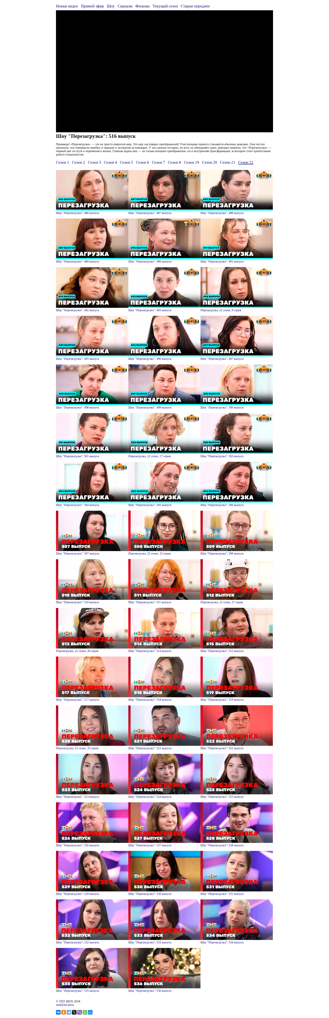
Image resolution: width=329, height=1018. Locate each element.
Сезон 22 (245, 162)
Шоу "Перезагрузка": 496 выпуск (150, 358)
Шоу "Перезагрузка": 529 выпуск (77, 893)
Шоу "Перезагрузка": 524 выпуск (150, 796)
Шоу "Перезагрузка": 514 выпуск (150, 651)
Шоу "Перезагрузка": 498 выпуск (77, 407)
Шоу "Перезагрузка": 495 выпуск (77, 358)
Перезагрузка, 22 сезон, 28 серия (77, 651)
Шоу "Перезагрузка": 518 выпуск (150, 699)
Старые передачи (195, 6)
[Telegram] (69, 1012)
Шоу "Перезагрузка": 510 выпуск (77, 602)
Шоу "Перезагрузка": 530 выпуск (150, 893)
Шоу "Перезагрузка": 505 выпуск (150, 505)
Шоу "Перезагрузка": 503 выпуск (222, 456)
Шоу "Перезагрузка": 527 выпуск (150, 845)
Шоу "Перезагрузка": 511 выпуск (149, 602)
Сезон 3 (94, 162)
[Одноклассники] (63, 1012)
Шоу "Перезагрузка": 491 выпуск (222, 261)
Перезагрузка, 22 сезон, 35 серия (77, 748)
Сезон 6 (142, 162)
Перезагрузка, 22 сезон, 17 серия (149, 456)
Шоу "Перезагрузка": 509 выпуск (222, 553)
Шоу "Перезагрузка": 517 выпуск (77, 699)
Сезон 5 (126, 162)
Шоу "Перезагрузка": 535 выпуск (77, 990)
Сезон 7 (158, 162)
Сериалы (125, 6)
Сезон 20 (209, 162)
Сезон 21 (227, 162)
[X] (74, 1012)
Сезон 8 (174, 162)
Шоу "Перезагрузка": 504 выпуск (77, 505)
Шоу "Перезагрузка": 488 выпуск (222, 213)
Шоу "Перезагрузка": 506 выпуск (222, 505)
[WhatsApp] (85, 1012)
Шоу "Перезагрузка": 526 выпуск (77, 845)
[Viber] (79, 1012)
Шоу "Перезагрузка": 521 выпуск (150, 748)
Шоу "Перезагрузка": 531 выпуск (222, 893)
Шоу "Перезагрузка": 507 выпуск (77, 553)
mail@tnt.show (65, 1004)
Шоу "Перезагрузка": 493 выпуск (150, 310)
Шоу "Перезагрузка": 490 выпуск (150, 261)
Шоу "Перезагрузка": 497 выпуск (222, 358)
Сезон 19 (191, 162)
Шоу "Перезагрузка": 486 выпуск (77, 213)
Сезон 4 (110, 162)
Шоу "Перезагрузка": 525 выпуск (222, 796)
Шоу (111, 6)
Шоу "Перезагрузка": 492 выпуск (77, 310)
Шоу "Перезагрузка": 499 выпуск (150, 407)
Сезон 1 (62, 162)
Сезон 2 (78, 162)
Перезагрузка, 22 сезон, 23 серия (149, 553)
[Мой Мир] (90, 1012)
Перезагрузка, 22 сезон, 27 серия (221, 602)
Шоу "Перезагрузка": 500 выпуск (222, 407)
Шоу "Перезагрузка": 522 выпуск (222, 748)
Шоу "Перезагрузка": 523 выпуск (77, 796)
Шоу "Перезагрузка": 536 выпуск (150, 990)
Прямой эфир (92, 6)
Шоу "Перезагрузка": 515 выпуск (222, 651)
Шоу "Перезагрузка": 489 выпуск (77, 261)
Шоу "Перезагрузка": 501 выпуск (77, 456)
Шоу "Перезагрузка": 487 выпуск (150, 213)
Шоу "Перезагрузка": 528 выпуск (222, 845)
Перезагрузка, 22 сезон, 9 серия (220, 310)
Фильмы (142, 6)
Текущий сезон (165, 6)
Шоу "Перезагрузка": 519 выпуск (222, 699)
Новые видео (67, 6)
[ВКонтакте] (58, 1012)
